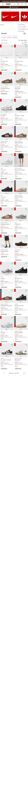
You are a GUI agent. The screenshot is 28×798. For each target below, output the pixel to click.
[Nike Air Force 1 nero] (7, 187)
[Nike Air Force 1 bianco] (7, 160)
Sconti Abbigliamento (23, 29)
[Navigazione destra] (24, 373)
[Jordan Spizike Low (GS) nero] (21, 296)
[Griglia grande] (26, 33)
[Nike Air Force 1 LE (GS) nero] (21, 106)
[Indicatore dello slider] (6, 57)
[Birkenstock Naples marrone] (21, 242)
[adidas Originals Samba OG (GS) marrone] (21, 133)
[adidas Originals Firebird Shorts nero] (7, 242)
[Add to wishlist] (12, 46)
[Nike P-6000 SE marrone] (21, 214)
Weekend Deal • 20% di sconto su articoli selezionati (14, 1)
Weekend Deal (4, 70)
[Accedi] (18, 4)
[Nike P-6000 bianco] (7, 269)
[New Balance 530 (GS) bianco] (7, 106)
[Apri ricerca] (14, 4)
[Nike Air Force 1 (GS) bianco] (21, 52)
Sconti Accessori (22, 27)
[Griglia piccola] (24, 33)
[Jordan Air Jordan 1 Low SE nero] (7, 350)
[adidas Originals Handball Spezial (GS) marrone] (7, 296)
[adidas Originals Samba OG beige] (21, 350)
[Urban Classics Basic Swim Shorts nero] (21, 160)
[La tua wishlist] (22, 4)
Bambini (15, 37)
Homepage (3, 10)
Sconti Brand (21, 31)
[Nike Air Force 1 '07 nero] (21, 269)
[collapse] (17, 24)
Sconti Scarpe (21, 24)
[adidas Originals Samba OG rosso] (7, 133)
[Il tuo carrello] (25, 4)
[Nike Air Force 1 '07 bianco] (7, 52)
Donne (9, 37)
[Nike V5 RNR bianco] (7, 323)
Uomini (3, 37)
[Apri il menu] (2, 4)
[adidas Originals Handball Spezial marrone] (7, 79)
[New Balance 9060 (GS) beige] (21, 79)
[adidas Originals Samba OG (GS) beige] (21, 187)
